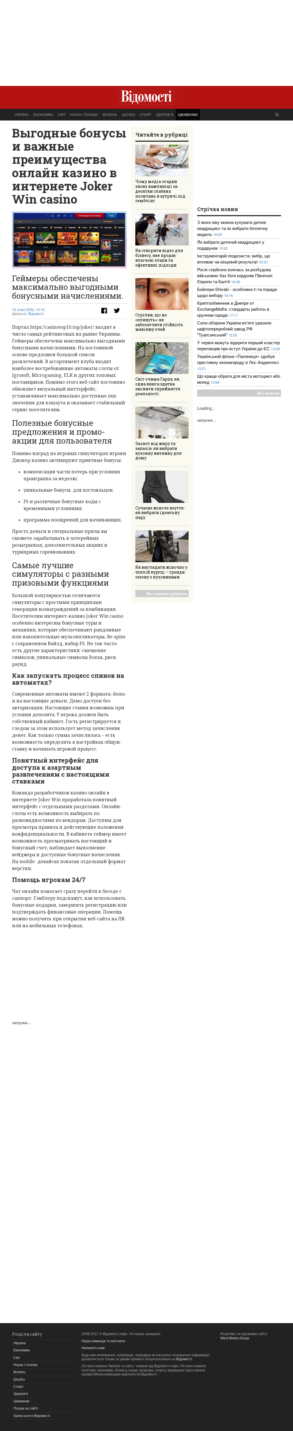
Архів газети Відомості (31, 1416)
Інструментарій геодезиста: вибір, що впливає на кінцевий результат (233, 259)
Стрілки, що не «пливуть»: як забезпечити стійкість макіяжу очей (159, 322)
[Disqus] (69, 1096)
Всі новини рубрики (166, 593)
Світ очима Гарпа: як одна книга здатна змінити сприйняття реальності (157, 386)
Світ (62, 114)
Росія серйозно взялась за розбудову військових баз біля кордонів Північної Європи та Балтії (234, 275)
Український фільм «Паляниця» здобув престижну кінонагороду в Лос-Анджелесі (238, 359)
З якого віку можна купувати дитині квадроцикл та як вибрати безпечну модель (232, 228)
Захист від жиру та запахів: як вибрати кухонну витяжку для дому (158, 450)
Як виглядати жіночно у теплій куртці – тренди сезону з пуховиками (161, 572)
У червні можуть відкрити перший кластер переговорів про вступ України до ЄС (238, 345)
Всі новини (268, 393)
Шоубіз (128, 114)
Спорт (145, 114)
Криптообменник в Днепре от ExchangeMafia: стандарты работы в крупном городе (233, 309)
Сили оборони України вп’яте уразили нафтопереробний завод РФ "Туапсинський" (234, 329)
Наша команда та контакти (103, 1341)
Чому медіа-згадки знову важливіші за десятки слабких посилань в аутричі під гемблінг (160, 191)
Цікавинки (188, 114)
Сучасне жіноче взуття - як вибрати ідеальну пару (160, 512)
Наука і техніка (84, 114)
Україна (21, 114)
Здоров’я (164, 114)
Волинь (110, 114)
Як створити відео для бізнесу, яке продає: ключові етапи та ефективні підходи (159, 257)
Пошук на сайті (25, 1408)
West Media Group (234, 1338)
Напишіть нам (93, 1348)
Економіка (43, 114)
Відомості (36, 314)
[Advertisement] (146, 40)
